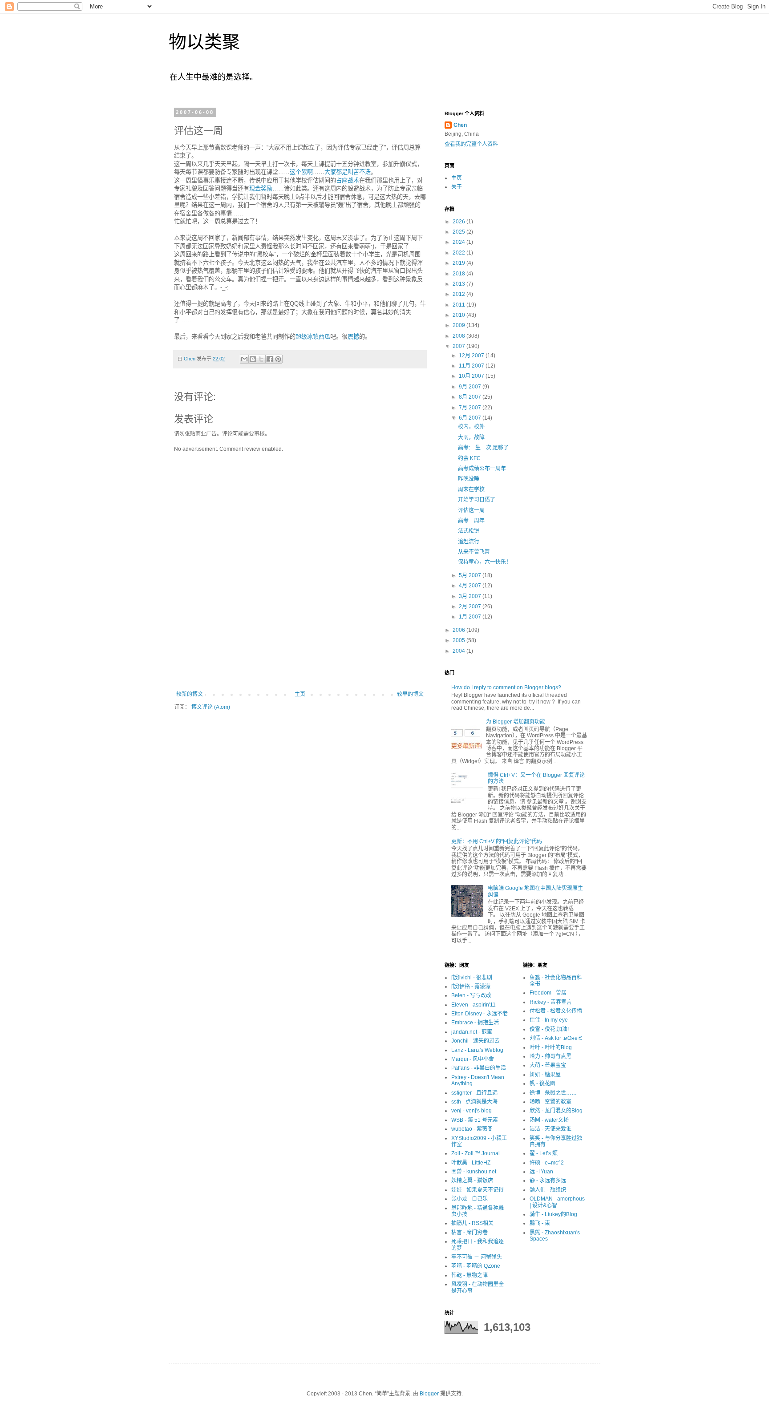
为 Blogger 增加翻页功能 (515, 722)
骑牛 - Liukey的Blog (553, 1214)
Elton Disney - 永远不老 (479, 1014)
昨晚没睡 (468, 479)
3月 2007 (470, 596)
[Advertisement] (300, 666)
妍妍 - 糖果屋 (545, 1074)
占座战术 (347, 180)
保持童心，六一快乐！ (484, 562)
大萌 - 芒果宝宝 (548, 1065)
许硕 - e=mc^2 (547, 1163)
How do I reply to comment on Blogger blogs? (506, 687)
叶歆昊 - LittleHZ (470, 1163)
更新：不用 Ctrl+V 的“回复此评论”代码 (496, 841)
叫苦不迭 (359, 172)
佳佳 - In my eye (549, 1020)
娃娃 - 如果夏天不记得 (477, 1190)
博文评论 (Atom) (210, 707)
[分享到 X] (261, 359)
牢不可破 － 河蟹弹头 (476, 1257)
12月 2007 (472, 355)
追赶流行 (468, 541)
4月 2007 (470, 585)
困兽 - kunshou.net (473, 1171)
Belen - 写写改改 (471, 995)
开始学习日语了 (476, 500)
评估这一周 (471, 510)
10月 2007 (472, 376)
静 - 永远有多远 (548, 1180)
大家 (330, 172)
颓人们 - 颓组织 (548, 1190)
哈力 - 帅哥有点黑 (550, 1056)
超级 (301, 336)
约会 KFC (469, 458)
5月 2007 (470, 575)
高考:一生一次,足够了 (483, 448)
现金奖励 (260, 188)
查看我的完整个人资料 (471, 144)
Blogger (429, 1394)
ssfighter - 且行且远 (474, 1093)
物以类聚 (204, 42)
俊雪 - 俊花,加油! (549, 1029)
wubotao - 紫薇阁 (472, 1129)
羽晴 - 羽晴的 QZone (475, 1266)
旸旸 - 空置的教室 (550, 1102)
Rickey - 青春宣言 (551, 1002)
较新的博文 (189, 694)
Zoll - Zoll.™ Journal (475, 1153)
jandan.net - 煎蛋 (471, 1032)
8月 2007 (470, 397)
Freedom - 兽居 (548, 993)
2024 (459, 242)
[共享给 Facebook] (269, 359)
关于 (456, 187)
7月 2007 (470, 407)
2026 (459, 221)
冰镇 (313, 336)
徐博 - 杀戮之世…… (553, 1093)
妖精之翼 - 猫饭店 (472, 1180)
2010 (459, 315)
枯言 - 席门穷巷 (469, 1232)
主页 (300, 694)
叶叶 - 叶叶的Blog (551, 1047)
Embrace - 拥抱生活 (475, 1022)
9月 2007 (470, 387)
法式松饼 (468, 531)
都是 (342, 172)
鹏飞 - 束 (540, 1223)
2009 (459, 325)
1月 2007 (470, 617)
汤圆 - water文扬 (549, 1120)
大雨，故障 (471, 437)
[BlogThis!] (252, 359)
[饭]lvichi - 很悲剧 (471, 977)
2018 (459, 274)
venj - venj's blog (471, 1111)
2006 (459, 630)
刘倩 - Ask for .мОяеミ (556, 1038)
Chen (460, 125)
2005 (459, 640)
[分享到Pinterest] (278, 359)
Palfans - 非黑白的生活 (478, 1068)
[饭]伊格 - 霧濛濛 (470, 986)
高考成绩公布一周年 (482, 468)
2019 (459, 263)
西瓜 (324, 336)
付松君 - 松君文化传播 (556, 1011)
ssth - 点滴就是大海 (474, 1102)
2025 (459, 232)
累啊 (307, 172)
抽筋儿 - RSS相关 (472, 1223)
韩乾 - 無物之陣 (469, 1275)
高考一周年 (471, 520)
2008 (459, 336)
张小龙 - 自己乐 (469, 1199)
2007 (459, 346)
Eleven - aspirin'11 (473, 1005)
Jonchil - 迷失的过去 (475, 1041)
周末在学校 (471, 489)
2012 (459, 294)
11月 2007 (472, 366)
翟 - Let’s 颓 (544, 1153)
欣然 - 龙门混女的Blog (556, 1111)
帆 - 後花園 (542, 1083)
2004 (459, 651)
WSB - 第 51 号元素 (474, 1120)
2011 (459, 305)
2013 (459, 284)
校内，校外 (471, 427)
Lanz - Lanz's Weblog (477, 1050)
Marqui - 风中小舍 (472, 1059)
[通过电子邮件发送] (244, 359)
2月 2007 (470, 606)
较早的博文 (410, 694)
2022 (459, 253)
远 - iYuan (541, 1171)
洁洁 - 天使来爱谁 (550, 1129)
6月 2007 (470, 418)
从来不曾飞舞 (474, 552)
